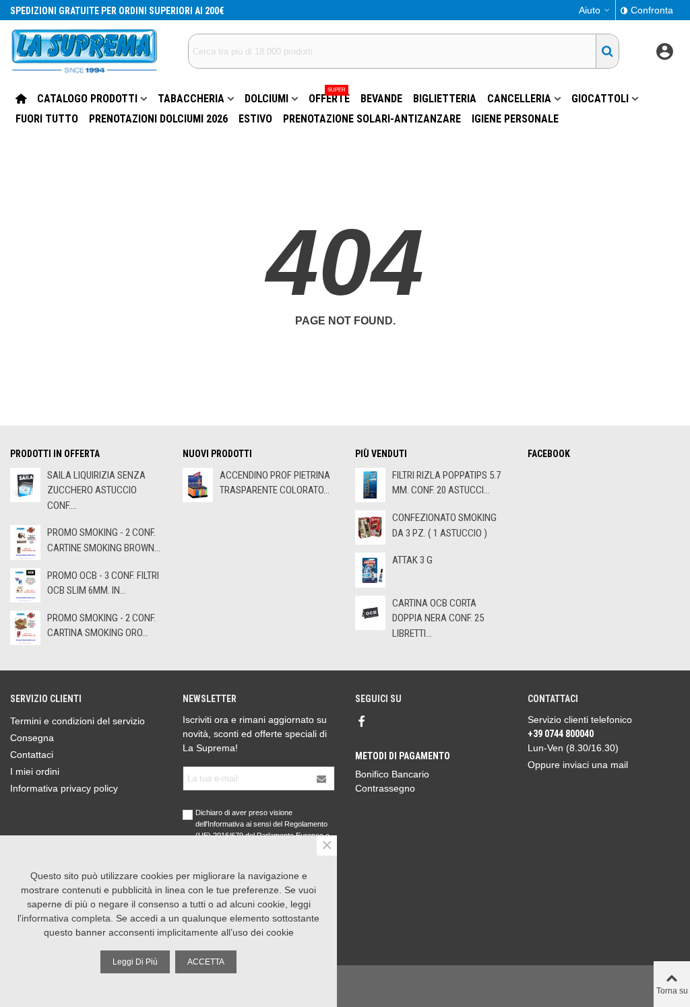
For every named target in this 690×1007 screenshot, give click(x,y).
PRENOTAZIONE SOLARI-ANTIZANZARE (372, 118)
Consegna (32, 737)
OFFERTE (329, 97)
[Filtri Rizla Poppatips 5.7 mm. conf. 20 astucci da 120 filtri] (370, 485)
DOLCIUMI (266, 98)
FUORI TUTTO (46, 118)
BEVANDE (381, 98)
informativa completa (66, 918)
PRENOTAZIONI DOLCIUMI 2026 (158, 118)
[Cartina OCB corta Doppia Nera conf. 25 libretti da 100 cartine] (370, 613)
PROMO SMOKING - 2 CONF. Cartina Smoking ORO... (101, 625)
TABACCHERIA (191, 98)
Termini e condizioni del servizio (77, 721)
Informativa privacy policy (64, 788)
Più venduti (381, 453)
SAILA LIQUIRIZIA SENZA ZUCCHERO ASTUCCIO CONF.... (96, 490)
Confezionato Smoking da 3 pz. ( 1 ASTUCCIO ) (444, 525)
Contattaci (31, 754)
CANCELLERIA (519, 98)
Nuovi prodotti (217, 453)
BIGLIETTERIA (444, 98)
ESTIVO (255, 118)
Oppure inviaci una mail (578, 764)
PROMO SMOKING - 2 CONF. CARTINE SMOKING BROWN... (103, 540)
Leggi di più (135, 962)
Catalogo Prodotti (87, 98)
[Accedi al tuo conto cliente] (664, 51)
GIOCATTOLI (600, 98)
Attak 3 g (412, 560)
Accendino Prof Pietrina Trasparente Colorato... (275, 483)
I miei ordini (34, 771)
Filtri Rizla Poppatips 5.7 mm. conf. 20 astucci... (446, 483)
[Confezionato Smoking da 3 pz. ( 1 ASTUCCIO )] (370, 527)
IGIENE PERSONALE (515, 118)
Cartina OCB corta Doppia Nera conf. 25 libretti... (438, 618)
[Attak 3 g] (370, 570)
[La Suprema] (84, 50)
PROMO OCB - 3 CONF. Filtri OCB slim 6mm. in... (103, 583)
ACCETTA (205, 962)
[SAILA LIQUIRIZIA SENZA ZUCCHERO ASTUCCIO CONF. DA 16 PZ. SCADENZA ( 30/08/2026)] (25, 485)
